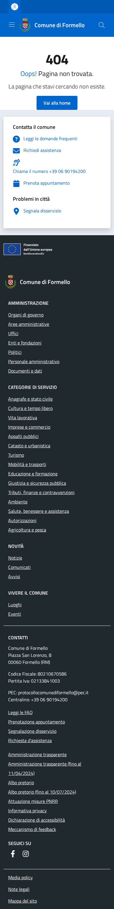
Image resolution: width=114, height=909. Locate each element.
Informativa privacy (27, 810)
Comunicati (19, 567)
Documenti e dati (25, 370)
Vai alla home (57, 102)
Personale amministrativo (33, 361)
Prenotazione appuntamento (36, 721)
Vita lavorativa (22, 417)
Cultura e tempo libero (30, 408)
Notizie (15, 557)
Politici (15, 352)
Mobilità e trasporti (27, 464)
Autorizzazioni (22, 520)
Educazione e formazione (33, 473)
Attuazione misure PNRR (33, 801)
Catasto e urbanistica (29, 445)
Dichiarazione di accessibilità (36, 819)
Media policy (20, 877)
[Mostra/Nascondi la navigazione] (11, 24)
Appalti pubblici (23, 436)
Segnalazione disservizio (32, 731)
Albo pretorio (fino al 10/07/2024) (42, 791)
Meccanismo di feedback (32, 829)
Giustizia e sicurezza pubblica (37, 482)
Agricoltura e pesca (27, 529)
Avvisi (14, 576)
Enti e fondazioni (25, 342)
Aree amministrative (28, 324)
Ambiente (17, 501)
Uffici (13, 333)
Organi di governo (26, 314)
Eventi (14, 613)
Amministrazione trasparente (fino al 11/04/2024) (44, 768)
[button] (101, 25)
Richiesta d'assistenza (30, 740)
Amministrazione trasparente (37, 754)
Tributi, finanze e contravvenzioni (41, 492)
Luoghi (15, 604)
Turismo (16, 454)
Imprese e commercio (29, 426)
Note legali (19, 889)
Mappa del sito (22, 900)
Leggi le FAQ (20, 712)
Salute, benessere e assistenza (38, 511)
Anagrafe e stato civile (30, 398)
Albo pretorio (21, 782)
